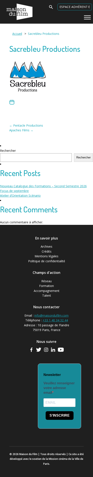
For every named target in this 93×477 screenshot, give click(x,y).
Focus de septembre (14, 191)
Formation (46, 286)
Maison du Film (10, 3)
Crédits (46, 251)
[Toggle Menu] (87, 17)
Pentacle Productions (26, 125)
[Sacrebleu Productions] (27, 97)
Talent (46, 295)
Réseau (46, 281)
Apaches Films (21, 130)
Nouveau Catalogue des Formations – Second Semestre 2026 (43, 186)
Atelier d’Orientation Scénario (20, 195)
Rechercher (8, 151)
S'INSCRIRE (60, 415)
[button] (51, 8)
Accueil (17, 34)
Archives (46, 246)
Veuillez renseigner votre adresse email (59, 388)
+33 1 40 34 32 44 (55, 320)
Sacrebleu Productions (44, 49)
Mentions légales (46, 256)
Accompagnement (46, 291)
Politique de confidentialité (46, 261)
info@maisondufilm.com (51, 315)
